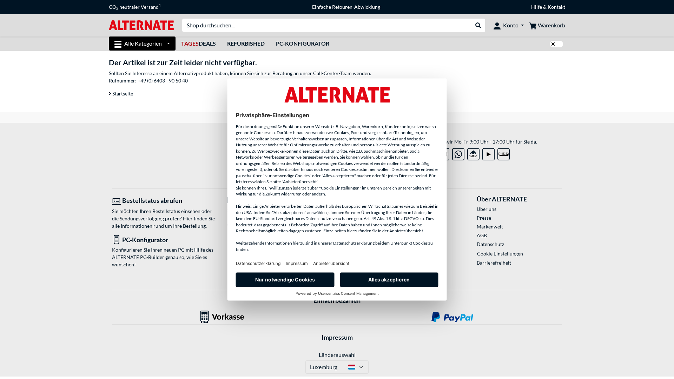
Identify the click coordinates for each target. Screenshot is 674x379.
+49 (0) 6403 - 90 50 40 (163, 81)
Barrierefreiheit (494, 263)
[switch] (556, 44)
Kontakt (556, 7)
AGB (482, 235)
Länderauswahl (337, 354)
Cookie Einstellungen (500, 254)
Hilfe (536, 7)
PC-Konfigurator (302, 43)
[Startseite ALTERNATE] (141, 25)
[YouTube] (488, 153)
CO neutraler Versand (135, 7)
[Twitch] (503, 153)
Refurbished (246, 43)
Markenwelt (490, 227)
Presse (484, 218)
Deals (198, 43)
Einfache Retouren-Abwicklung (346, 7)
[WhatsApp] (458, 153)
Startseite (122, 94)
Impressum (337, 337)
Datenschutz (490, 244)
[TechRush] (473, 153)
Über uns (486, 209)
